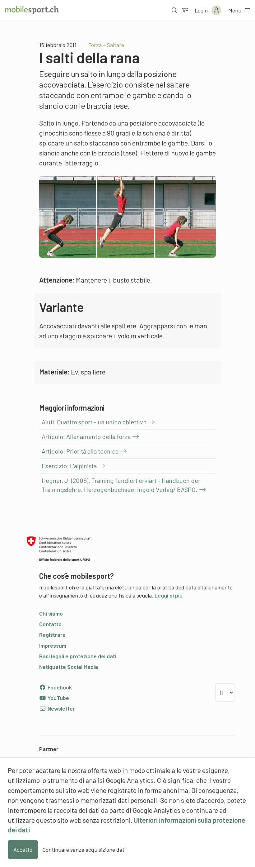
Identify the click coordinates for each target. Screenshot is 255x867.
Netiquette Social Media (68, 666)
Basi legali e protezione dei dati (77, 656)
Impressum (52, 645)
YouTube (57, 697)
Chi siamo (51, 613)
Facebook (59, 687)
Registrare (52, 634)
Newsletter (60, 708)
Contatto (50, 624)
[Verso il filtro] (185, 10)
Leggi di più (169, 595)
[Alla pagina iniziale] (32, 10)
